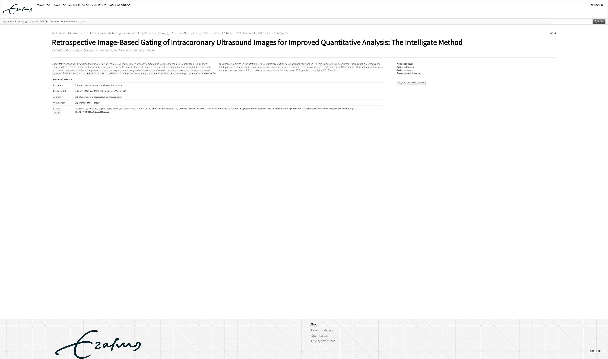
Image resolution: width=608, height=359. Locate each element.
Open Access (319, 336)
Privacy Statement (323, 341)
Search (600, 21)
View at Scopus (406, 70)
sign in (598, 4)
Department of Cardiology (15, 21)
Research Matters (322, 330)
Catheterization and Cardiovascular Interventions (54, 21)
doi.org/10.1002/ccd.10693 (87, 91)
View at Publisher (407, 64)
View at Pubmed (406, 67)
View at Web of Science (409, 73)
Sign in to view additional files (412, 83)
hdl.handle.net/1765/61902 (113, 91)
